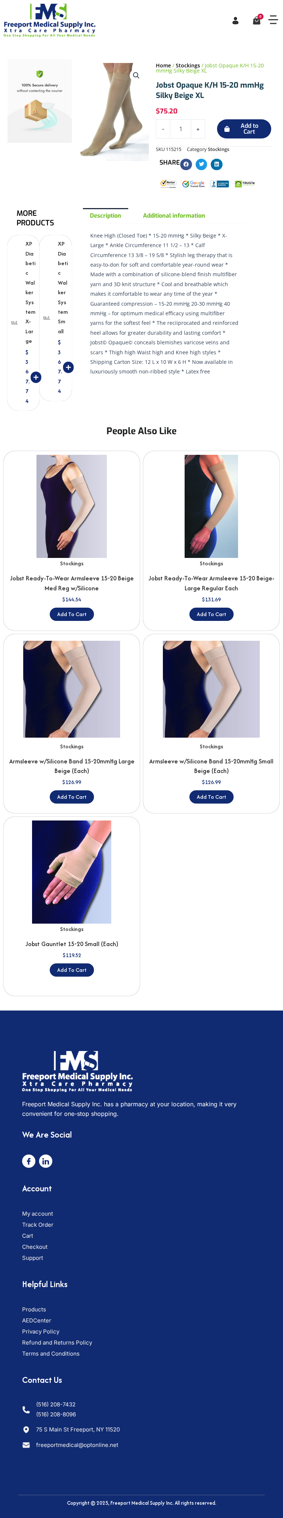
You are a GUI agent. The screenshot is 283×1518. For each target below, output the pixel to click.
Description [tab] (105, 215)
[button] (273, 20)
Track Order (37, 1224)
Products (34, 1309)
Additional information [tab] (174, 215)
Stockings (188, 65)
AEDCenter (36, 1320)
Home (163, 65)
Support (32, 1257)
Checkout (35, 1246)
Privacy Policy (40, 1331)
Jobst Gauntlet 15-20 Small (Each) (71, 943)
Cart (27, 1235)
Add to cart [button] (72, 614)
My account (37, 1213)
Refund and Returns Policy (57, 1342)
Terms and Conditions (51, 1353)
